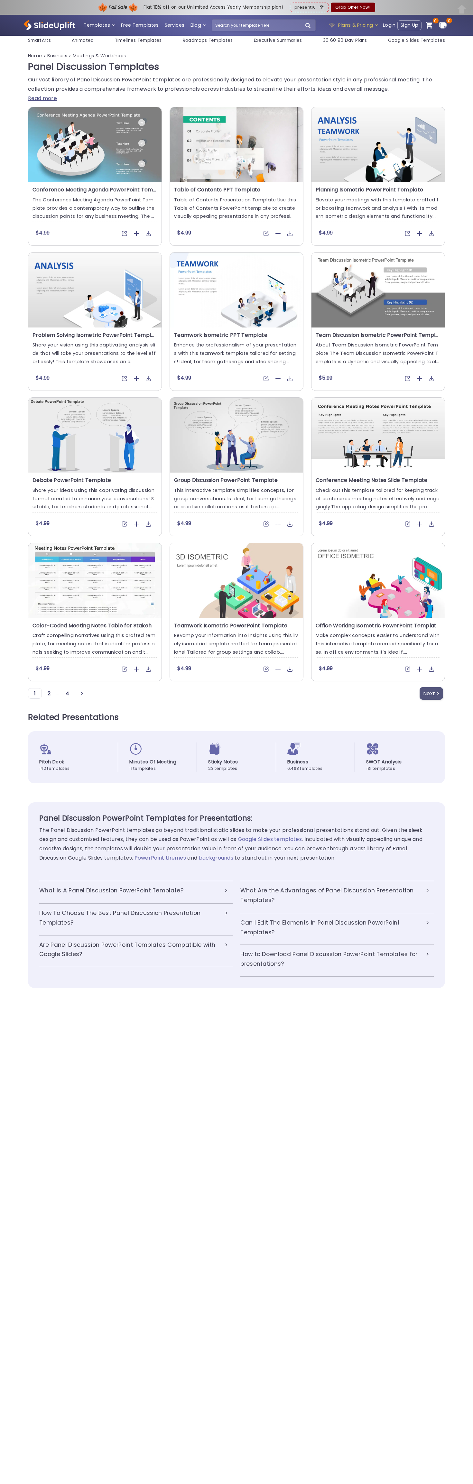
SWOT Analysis (384, 762)
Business (58, 55)
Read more (42, 98)
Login (389, 25)
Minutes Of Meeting (152, 762)
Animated (83, 40)
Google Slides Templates (416, 40)
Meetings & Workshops (99, 55)
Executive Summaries (278, 40)
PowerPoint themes (160, 858)
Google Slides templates (270, 839)
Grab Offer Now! (352, 7)
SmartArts (39, 40)
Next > (431, 693)
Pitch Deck (51, 762)
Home (35, 55)
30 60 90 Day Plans (345, 40)
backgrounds (216, 858)
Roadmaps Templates (208, 40)
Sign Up (409, 25)
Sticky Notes (223, 762)
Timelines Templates (138, 40)
